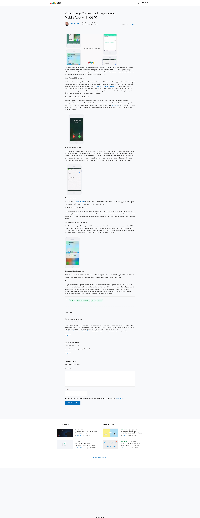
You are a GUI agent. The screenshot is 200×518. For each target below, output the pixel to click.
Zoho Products (146, 3)
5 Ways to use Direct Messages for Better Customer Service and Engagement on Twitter (131, 444)
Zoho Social (124, 441)
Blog (59, 3)
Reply (67, 335)
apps (71, 300)
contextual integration (83, 300)
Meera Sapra (125, 448)
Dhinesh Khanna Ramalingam (82, 448)
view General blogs (99, 457)
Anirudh (79, 435)
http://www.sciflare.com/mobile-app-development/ (80, 331)
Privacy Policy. (119, 398)
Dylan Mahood (74, 24)
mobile (100, 300)
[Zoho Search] (138, 3)
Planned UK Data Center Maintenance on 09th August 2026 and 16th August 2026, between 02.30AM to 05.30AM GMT (86, 444)
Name (66, 389)
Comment (68, 369)
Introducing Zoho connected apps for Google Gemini (86, 432)
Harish (124, 435)
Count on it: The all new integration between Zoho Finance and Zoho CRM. (132, 432)
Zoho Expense (124, 429)
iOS (93, 300)
